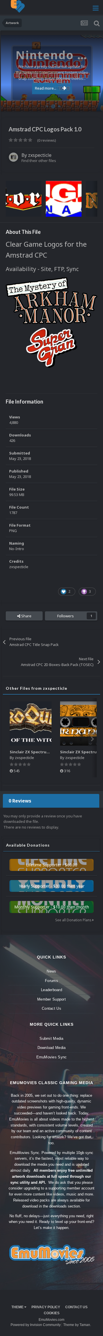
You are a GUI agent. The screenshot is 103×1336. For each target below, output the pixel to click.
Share (25, 615)
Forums (51, 981)
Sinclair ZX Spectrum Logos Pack (41, 751)
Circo (92, 104)
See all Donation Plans (73, 920)
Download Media (51, 1048)
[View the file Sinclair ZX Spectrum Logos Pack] (31, 723)
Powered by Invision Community (36, 1325)
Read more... (45, 88)
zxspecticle (40, 155)
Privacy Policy (45, 1307)
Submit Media (51, 1038)
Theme (17, 1307)
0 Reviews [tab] (20, 801)
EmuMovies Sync (51, 1057)
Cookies (52, 1313)
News (51, 971)
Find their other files (38, 160)
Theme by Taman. (77, 1325)
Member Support (51, 999)
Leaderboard (51, 990)
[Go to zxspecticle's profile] (13, 157)
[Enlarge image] (51, 300)
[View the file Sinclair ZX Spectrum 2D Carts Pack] (81, 723)
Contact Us (51, 1008)
